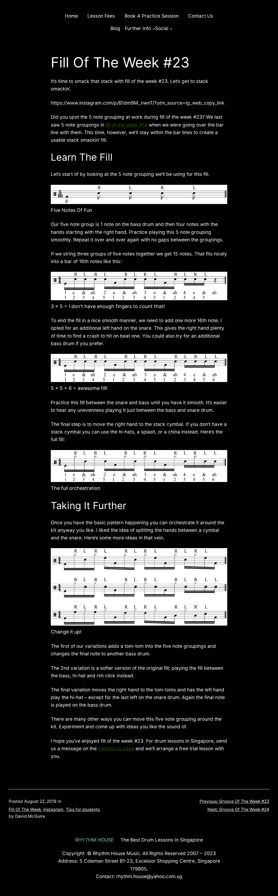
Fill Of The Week (25, 809)
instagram (53, 809)
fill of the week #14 (126, 125)
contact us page (116, 748)
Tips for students (83, 809)
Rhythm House (94, 840)
